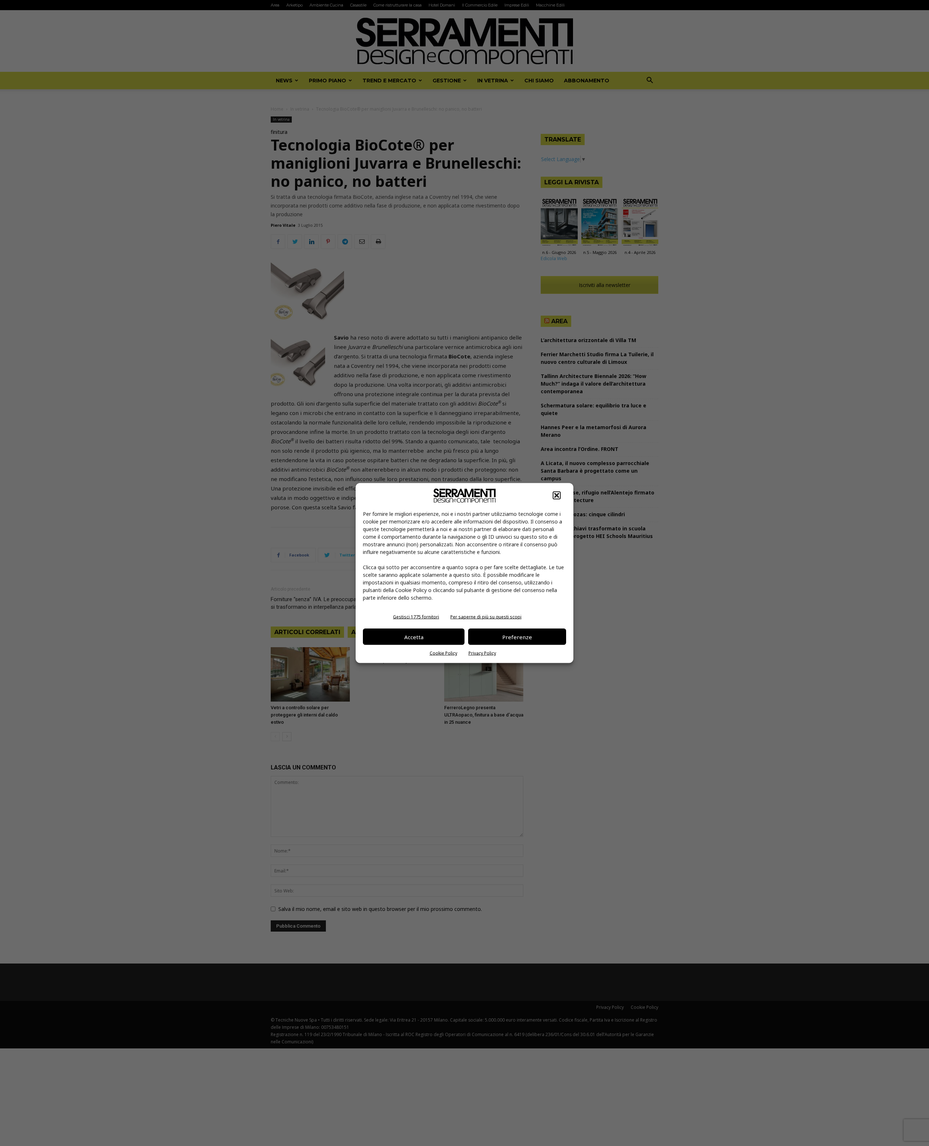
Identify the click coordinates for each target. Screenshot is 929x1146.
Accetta (413, 636)
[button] (556, 495)
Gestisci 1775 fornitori (416, 617)
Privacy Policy (482, 653)
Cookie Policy (443, 653)
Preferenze (517, 636)
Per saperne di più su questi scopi (485, 617)
